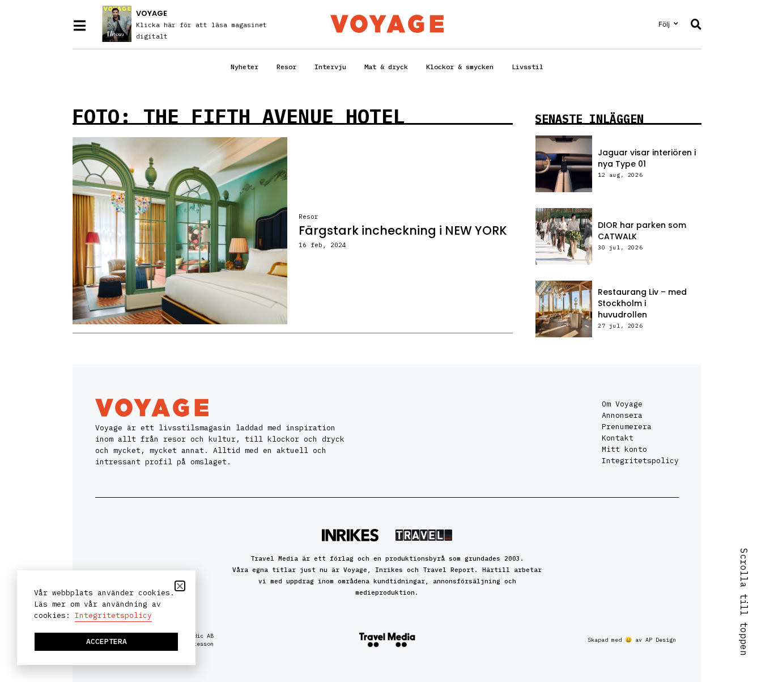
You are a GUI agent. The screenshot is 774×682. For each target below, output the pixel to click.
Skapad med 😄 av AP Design (632, 639)
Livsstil (527, 66)
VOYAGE (151, 13)
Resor (286, 66)
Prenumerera (627, 426)
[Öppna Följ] (676, 23)
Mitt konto (624, 449)
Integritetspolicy (640, 460)
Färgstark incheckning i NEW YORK (403, 230)
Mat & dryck (386, 66)
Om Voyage (622, 404)
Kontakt (617, 438)
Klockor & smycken (460, 66)
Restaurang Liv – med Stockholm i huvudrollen (642, 303)
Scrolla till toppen (744, 602)
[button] (180, 586)
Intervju (330, 66)
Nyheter (244, 66)
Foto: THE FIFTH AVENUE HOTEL (238, 116)
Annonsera (622, 415)
